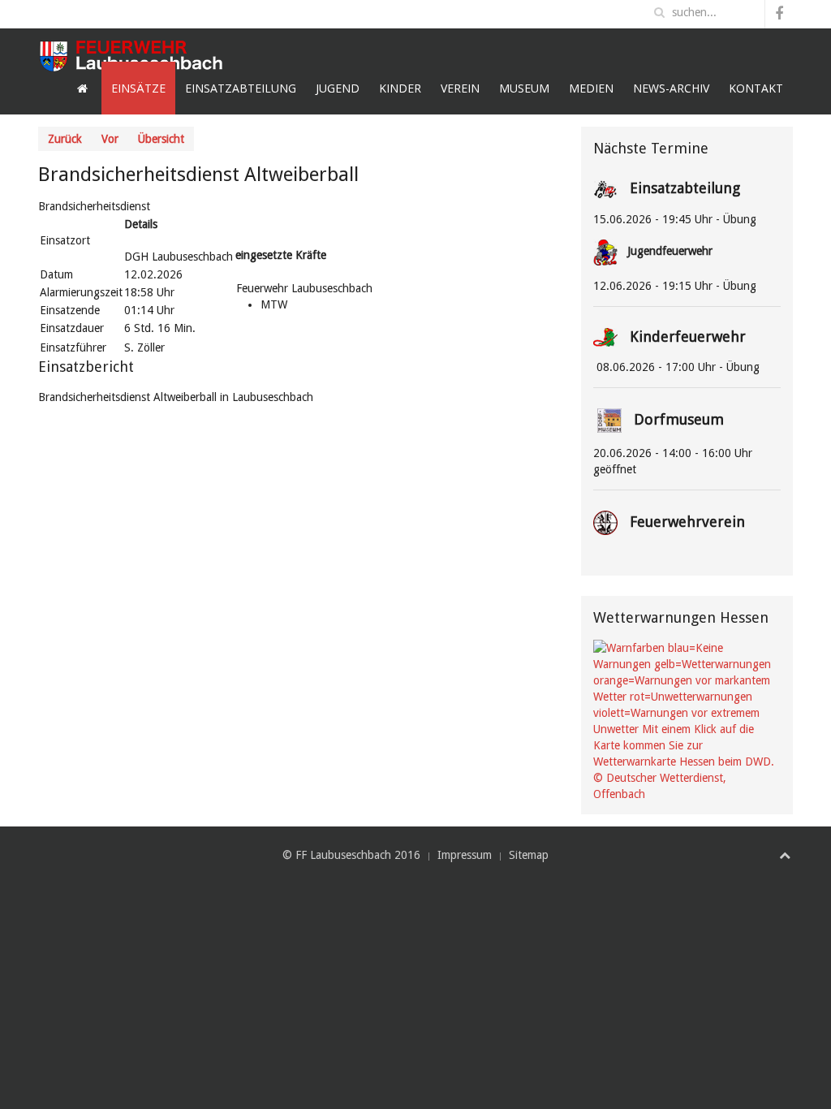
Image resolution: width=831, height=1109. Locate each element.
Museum (524, 88)
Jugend (338, 88)
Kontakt (756, 88)
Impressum (464, 854)
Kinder (400, 88)
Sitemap (529, 854)
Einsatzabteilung (240, 88)
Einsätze (138, 88)
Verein (460, 88)
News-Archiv (671, 88)
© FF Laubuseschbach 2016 (351, 854)
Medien (591, 88)
